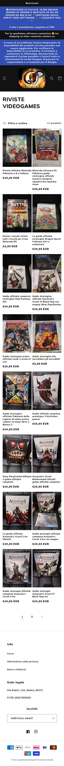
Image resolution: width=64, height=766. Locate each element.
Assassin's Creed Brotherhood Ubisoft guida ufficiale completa (46, 479)
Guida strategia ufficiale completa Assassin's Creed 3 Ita (17, 594)
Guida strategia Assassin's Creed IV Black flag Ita (43, 594)
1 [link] (22, 616)
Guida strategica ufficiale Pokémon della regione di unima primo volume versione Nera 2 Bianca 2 (16, 419)
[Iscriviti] (53, 718)
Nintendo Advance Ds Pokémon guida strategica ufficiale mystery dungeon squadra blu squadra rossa (44, 177)
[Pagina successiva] (42, 617)
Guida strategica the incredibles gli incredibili (46, 357)
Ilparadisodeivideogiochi (27, 760)
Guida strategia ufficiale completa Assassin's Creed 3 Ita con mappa (46, 536)
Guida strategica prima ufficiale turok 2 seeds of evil (17, 359)
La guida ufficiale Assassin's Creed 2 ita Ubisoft (15, 536)
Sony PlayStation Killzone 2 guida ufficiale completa (17, 479)
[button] (4, 78)
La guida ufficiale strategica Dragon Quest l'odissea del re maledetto (46, 240)
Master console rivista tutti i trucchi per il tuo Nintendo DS (15, 239)
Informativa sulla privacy (23, 661)
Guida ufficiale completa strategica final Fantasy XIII (17, 299)
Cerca (10, 653)
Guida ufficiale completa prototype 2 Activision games (46, 416)
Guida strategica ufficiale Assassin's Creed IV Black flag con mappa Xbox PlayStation (46, 300)
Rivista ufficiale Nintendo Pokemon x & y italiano (17, 172)
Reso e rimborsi (16, 669)
